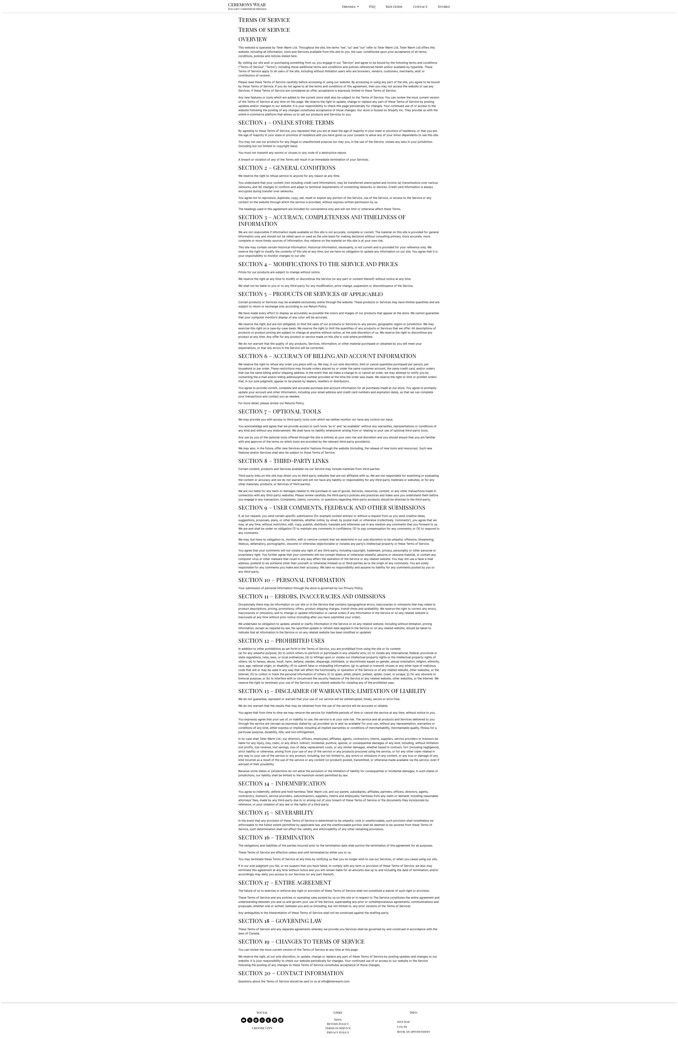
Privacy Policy (338, 1032)
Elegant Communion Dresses (247, 9)
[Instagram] (262, 1020)
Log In (402, 1026)
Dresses (348, 6)
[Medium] (280, 1020)
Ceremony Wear (247, 4)
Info (413, 1012)
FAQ (372, 6)
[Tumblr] (268, 1020)
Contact (420, 6)
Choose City (262, 1028)
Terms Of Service (338, 1028)
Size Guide (394, 6)
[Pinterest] (256, 1020)
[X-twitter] (249, 1020)
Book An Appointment (413, 1031)
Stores (444, 6)
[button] (350, 6)
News (338, 1019)
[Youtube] (243, 1020)
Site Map (403, 1022)
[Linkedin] (274, 1020)
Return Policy (338, 1024)
